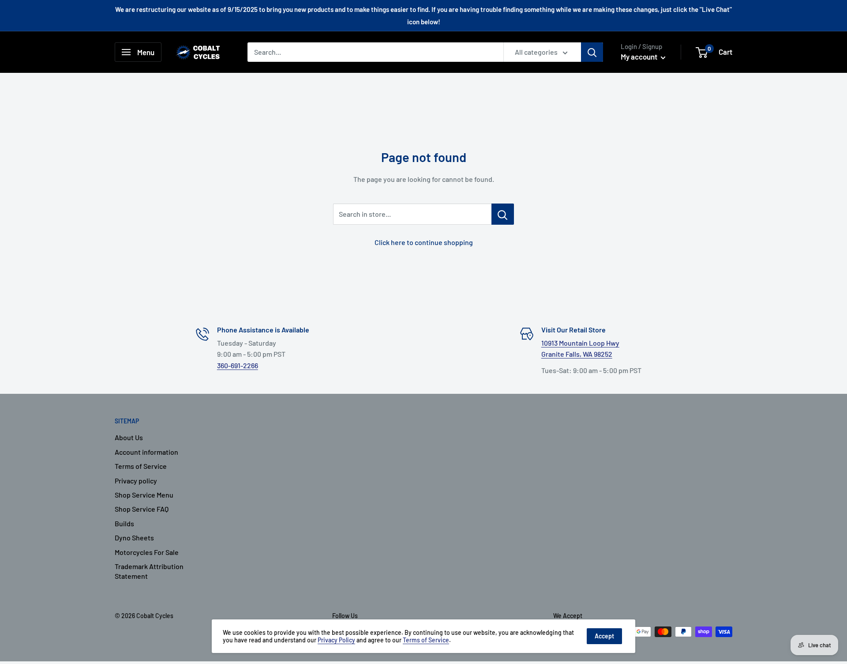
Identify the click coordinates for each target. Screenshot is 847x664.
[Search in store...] (502, 214)
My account (640, 56)
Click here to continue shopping (424, 242)
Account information (146, 452)
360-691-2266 (237, 365)
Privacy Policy (336, 640)
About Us (129, 437)
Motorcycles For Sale (147, 552)
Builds (124, 523)
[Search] (592, 52)
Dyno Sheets (134, 537)
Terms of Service (141, 466)
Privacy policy (136, 480)
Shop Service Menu (144, 494)
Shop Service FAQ (142, 509)
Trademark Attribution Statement (149, 571)
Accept (604, 636)
